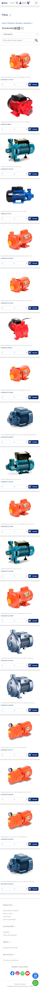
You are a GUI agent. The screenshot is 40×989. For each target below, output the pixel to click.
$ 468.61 (8, 124)
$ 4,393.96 (4, 526)
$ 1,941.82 (4, 437)
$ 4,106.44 (10, 660)
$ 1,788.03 (4, 392)
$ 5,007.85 (4, 660)
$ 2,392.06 (4, 169)
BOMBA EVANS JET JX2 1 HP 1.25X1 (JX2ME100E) (13, 747)
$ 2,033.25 (10, 169)
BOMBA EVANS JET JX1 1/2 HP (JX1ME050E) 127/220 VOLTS (16, 792)
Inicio (4, 23)
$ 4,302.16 (4, 794)
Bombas (19, 23)
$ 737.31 (8, 213)
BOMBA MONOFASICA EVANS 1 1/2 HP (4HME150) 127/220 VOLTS (17, 524)
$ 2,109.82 (4, 79)
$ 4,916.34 (4, 616)
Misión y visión (8, 913)
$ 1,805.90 (4, 482)
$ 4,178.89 (10, 616)
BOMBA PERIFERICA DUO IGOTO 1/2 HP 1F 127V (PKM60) (15, 122)
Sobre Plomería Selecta (10, 910)
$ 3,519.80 (10, 705)
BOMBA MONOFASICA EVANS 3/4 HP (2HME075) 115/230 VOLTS (17, 300)
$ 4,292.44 (4, 705)
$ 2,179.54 (10, 303)
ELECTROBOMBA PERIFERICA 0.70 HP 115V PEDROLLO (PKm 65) (17, 881)
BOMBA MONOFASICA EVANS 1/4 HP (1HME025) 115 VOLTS (15, 390)
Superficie (27, 23)
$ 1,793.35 (10, 79)
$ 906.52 (9, 348)
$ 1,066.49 (4, 348)
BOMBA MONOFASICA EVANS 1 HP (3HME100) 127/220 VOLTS (16, 256)
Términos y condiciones (10, 960)
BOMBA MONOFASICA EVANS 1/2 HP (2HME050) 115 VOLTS (15, 77)
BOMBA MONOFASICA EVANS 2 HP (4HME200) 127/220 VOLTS (16, 613)
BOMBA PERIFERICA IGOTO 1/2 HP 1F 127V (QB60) (13, 211)
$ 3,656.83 (10, 794)
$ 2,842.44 (4, 258)
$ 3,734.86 (10, 526)
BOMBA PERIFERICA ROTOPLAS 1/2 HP (11, 479)
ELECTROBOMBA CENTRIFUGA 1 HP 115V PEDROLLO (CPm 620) (17, 658)
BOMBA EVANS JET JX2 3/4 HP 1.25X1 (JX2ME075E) (14, 836)
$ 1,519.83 (10, 392)
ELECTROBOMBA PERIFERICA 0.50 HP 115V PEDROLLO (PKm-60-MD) (18, 434)
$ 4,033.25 (10, 839)
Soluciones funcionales (10, 947)
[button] (33, 84)
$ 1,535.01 (10, 482)
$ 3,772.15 (4, 884)
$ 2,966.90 (4, 571)
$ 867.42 (3, 213)
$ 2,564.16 (4, 303)
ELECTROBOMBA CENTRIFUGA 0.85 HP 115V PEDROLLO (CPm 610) (18, 702)
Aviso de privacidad (9, 919)
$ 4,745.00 (4, 839)
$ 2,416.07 (10, 258)
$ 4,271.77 (10, 750)
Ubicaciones (7, 916)
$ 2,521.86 (10, 571)
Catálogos (6, 932)
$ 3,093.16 (10, 884)
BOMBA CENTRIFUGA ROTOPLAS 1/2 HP (11, 166)
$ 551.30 (3, 124)
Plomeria (11, 23)
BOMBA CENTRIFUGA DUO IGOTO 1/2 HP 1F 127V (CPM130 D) (16, 345)
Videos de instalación (10, 935)
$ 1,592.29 (10, 437)
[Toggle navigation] (36, 3)
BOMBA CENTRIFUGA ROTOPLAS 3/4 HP (11, 568)
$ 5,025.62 (4, 750)
